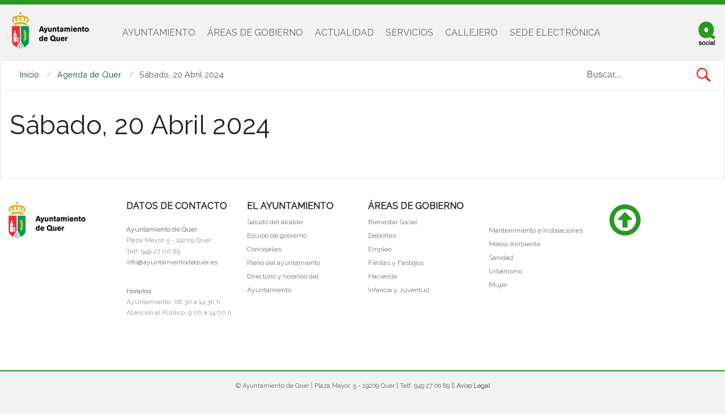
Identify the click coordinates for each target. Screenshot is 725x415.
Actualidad (344, 32)
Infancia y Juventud (398, 290)
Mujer (498, 285)
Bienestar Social (392, 222)
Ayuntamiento (158, 32)
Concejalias (264, 249)
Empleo (379, 249)
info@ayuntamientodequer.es (172, 262)
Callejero (471, 32)
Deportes (382, 235)
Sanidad (501, 258)
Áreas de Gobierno (255, 32)
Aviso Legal (473, 386)
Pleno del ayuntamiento (283, 263)
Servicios (409, 32)
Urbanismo (505, 271)
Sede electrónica (555, 32)
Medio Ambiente (514, 244)
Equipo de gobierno (276, 235)
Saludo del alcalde (274, 222)
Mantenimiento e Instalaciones (536, 230)
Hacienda (382, 276)
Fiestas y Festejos (396, 263)
